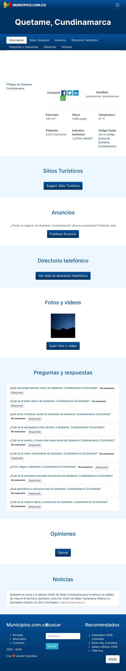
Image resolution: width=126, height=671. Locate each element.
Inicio (113, 659)
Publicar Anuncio (63, 234)
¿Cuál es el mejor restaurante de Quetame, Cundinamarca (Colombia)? (62, 453)
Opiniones (50, 47)
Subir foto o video (63, 346)
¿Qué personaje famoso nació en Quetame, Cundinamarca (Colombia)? (62, 387)
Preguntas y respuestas (23, 47)
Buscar (52, 646)
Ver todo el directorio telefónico (63, 276)
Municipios (19, 639)
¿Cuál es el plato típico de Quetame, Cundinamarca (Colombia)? (58, 401)
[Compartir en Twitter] (70, 92)
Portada (18, 635)
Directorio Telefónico (85, 40)
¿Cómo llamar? (83, 138)
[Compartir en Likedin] (76, 92)
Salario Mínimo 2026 (104, 646)
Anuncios (60, 40)
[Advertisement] (63, 70)
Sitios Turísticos (39, 40)
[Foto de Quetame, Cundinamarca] (63, 326)
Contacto (19, 642)
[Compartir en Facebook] (63, 92)
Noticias (67, 47)
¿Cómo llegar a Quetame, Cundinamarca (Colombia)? (51, 466)
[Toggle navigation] (117, 5)
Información (16, 40)
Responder (17, 392)
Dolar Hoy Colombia (104, 642)
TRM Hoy (97, 650)
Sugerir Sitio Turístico (63, 186)
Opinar (63, 553)
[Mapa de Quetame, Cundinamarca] (23, 86)
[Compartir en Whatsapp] (63, 97)
